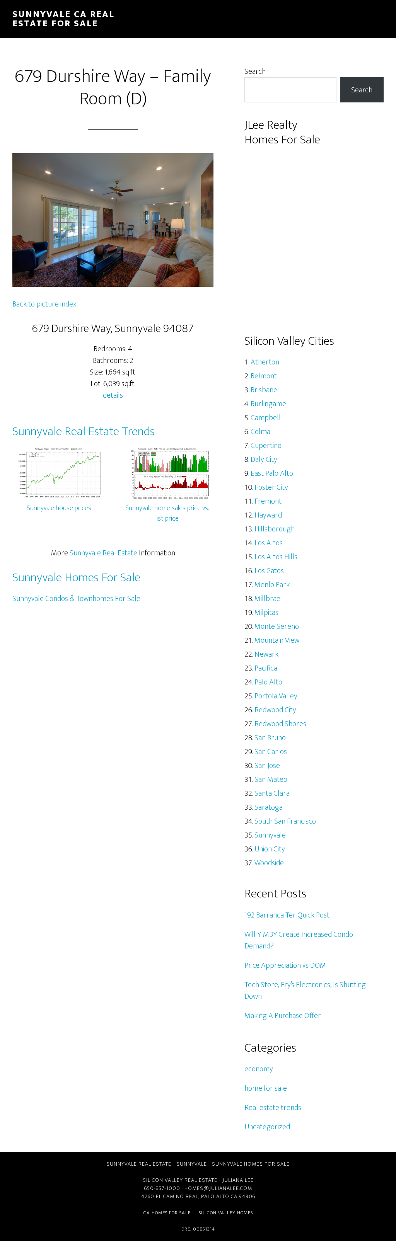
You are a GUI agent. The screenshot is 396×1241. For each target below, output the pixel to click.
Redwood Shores (280, 723)
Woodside (269, 863)
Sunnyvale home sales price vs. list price (167, 513)
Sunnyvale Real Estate (103, 553)
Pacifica (265, 668)
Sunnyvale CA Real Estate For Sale (63, 19)
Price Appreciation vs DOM (285, 965)
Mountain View (276, 640)
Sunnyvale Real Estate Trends (83, 431)
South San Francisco (285, 821)
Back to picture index (44, 304)
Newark (266, 654)
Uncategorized (267, 1127)
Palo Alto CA (219, 1196)
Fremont (268, 501)
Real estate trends (272, 1107)
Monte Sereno (276, 626)
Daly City (264, 459)
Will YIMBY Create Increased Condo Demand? (298, 940)
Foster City (271, 487)
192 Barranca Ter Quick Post (286, 915)
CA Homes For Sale (167, 1213)
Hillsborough (274, 529)
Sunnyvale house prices (59, 508)
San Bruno (270, 737)
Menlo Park (272, 584)
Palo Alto (268, 682)
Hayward (268, 515)
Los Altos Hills (275, 556)
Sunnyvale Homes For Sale (76, 577)
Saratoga (268, 807)
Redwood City (275, 710)
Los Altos (268, 543)
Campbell (266, 417)
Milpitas (266, 612)
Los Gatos (269, 570)
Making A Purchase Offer (282, 1015)
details (113, 395)
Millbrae (267, 598)
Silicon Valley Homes (226, 1213)
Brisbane (264, 390)
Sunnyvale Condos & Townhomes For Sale (76, 598)
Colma (260, 431)
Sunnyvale (270, 835)
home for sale (265, 1088)
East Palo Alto (272, 473)
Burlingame (268, 403)
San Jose (267, 765)
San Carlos (270, 751)
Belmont (264, 376)
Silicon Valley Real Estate (180, 1180)
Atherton (265, 362)
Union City (269, 849)
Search (255, 71)
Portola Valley (275, 696)
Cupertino (266, 445)
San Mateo (270, 779)
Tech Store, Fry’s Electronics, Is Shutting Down (305, 990)
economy (258, 1069)
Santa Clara (272, 793)
